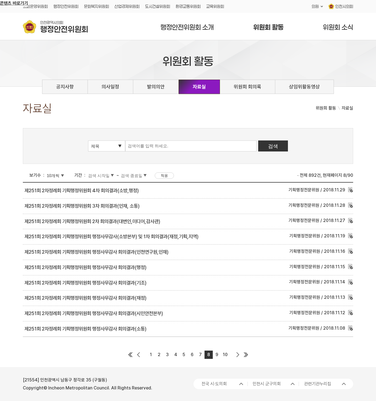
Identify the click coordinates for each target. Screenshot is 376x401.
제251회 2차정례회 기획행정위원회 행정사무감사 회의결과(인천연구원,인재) (96, 252)
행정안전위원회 (65, 6)
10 (225, 354)
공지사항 (65, 87)
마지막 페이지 (246, 355)
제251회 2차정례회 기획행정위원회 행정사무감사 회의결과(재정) (85, 298)
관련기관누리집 (317, 383)
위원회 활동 (268, 27)
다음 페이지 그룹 (237, 355)
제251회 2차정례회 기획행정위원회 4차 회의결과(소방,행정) (81, 190)
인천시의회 (344, 6)
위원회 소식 (338, 27)
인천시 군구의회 (267, 383)
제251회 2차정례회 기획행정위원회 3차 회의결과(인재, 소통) (82, 206)
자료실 (199, 87)
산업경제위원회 (127, 6)
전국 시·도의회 (214, 383)
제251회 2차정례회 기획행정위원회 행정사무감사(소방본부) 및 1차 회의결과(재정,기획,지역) (111, 236)
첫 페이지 (130, 355)
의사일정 (110, 87)
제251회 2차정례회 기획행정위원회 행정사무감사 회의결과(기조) (85, 283)
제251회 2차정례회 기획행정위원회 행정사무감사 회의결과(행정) (85, 267)
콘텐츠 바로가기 (14, 3)
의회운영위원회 (35, 6)
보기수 (35, 175)
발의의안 (156, 87)
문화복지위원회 (96, 6)
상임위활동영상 (304, 87)
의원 (315, 6)
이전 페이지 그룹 (138, 355)
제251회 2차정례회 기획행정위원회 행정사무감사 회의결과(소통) (85, 329)
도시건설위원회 (157, 6)
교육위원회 (215, 6)
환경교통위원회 (188, 6)
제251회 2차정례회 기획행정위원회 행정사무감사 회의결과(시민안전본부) (93, 313)
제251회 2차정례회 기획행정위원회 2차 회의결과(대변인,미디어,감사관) (92, 221)
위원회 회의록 (247, 87)
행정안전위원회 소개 (187, 27)
